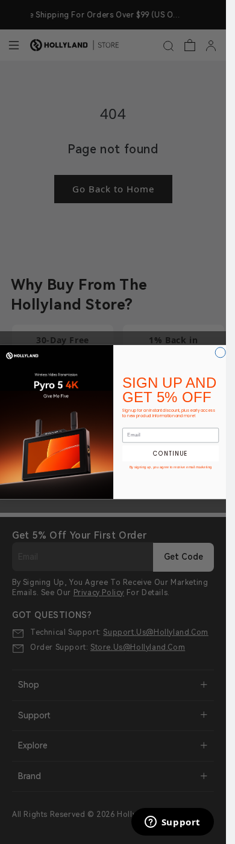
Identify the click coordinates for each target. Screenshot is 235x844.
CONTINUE (170, 453)
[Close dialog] (220, 352)
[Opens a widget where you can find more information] (172, 823)
